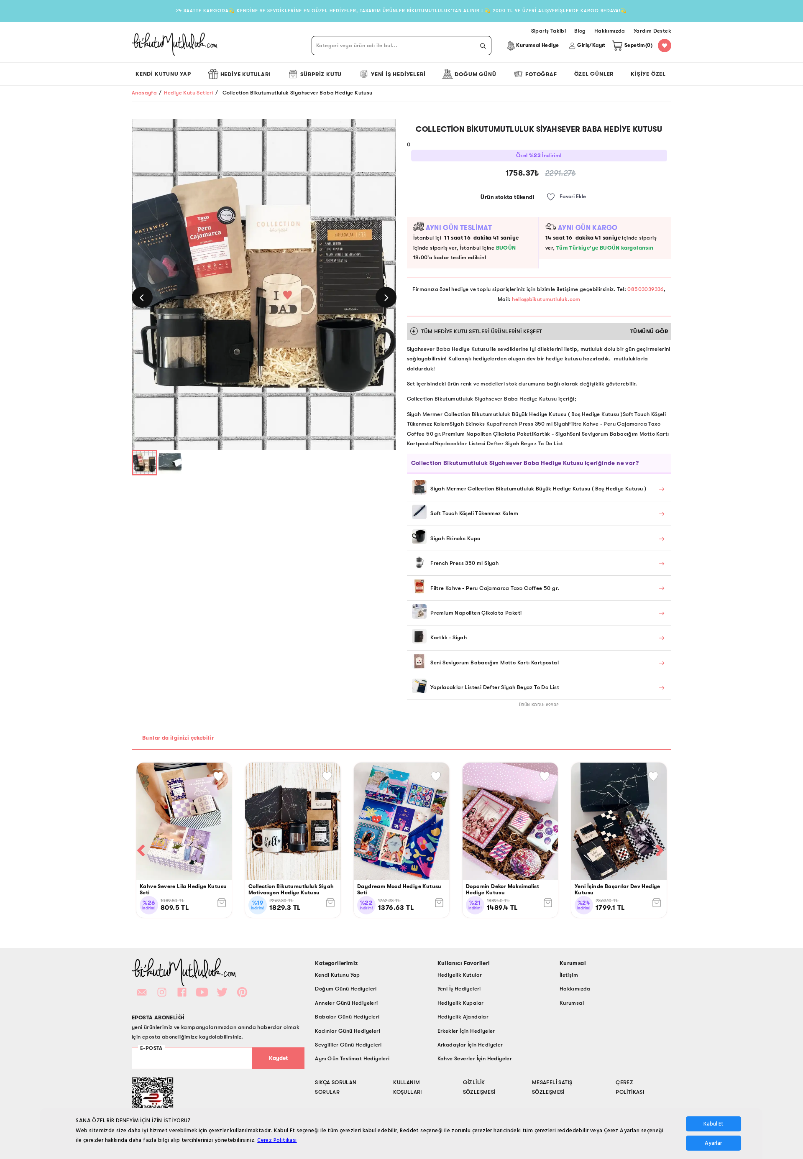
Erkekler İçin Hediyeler (466, 1031)
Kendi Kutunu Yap (163, 74)
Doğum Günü (475, 74)
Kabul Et (713, 1123)
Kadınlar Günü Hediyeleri (347, 1031)
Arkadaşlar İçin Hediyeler (470, 1045)
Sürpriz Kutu (321, 74)
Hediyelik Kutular (459, 975)
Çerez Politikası (277, 1140)
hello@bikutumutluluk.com (546, 299)
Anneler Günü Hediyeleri (346, 1003)
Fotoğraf (541, 74)
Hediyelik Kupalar (460, 1003)
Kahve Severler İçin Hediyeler (474, 1058)
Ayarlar (713, 1143)
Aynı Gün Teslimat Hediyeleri (352, 1058)
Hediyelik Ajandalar (463, 1016)
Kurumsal (572, 1003)
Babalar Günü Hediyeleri (347, 1016)
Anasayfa (144, 92)
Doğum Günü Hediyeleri (345, 988)
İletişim (569, 975)
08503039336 (645, 289)
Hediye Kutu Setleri (189, 92)
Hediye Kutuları (245, 74)
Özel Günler (594, 74)
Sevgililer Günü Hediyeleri (348, 1045)
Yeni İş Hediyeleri (398, 74)
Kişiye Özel (648, 74)
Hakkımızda (575, 988)
